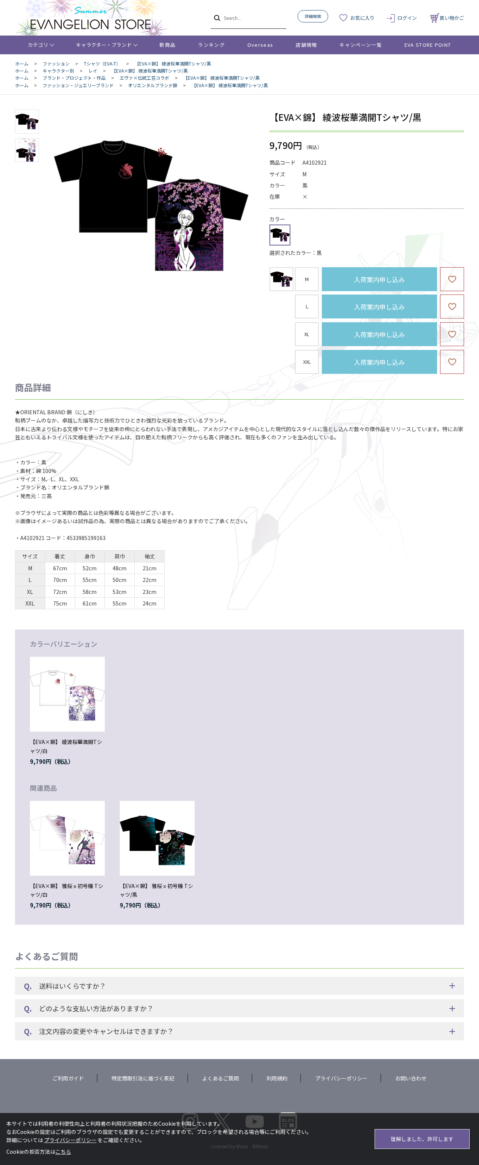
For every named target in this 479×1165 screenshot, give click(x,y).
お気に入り (362, 17)
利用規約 (276, 1078)
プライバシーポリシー (341, 1078)
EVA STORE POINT (428, 44)
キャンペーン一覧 (360, 44)
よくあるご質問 (220, 1078)
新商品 (167, 44)
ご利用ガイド (68, 1078)
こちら (63, 1151)
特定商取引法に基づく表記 (143, 1078)
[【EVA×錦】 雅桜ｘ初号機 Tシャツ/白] (67, 838)
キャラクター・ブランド (104, 44)
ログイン (407, 17)
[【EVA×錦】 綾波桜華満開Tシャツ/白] (67, 694)
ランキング (211, 44)
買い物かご (452, 17)
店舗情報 (306, 44)
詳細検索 (313, 16)
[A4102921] (27, 122)
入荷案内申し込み (379, 279)
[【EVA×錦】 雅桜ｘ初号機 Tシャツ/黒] (157, 838)
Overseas (260, 44)
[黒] (151, 207)
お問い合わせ (411, 1078)
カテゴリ (38, 44)
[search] (216, 17)
